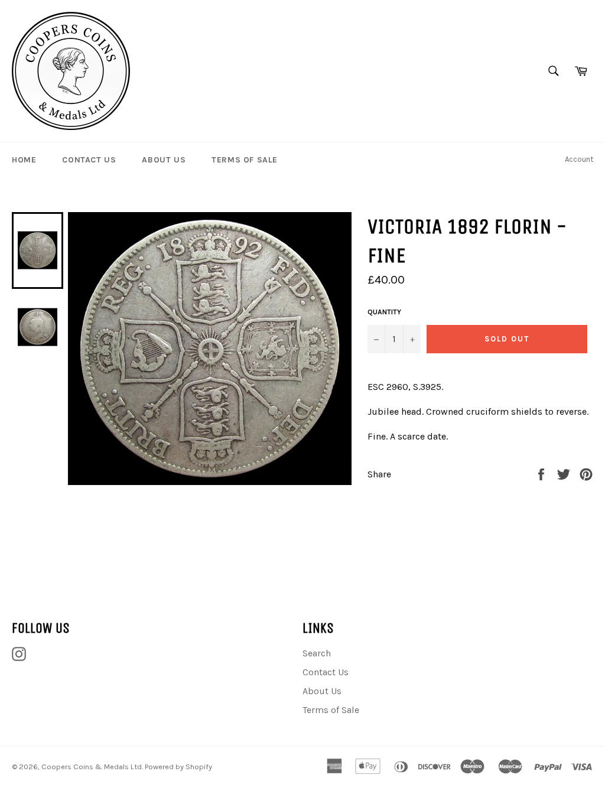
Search (316, 653)
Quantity (384, 312)
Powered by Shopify (178, 766)
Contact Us (89, 160)
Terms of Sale (245, 160)
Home (24, 160)
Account (579, 159)
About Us (164, 160)
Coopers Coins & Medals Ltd (91, 766)
